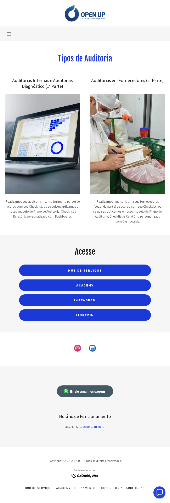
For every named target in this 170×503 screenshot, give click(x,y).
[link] (85, 13)
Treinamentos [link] (86, 488)
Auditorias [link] (135, 488)
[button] (9, 34)
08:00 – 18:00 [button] (92, 427)
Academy (85, 285)
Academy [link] (63, 488)
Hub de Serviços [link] (39, 488)
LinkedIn (85, 315)
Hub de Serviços (85, 270)
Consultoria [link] (112, 488)
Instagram (85, 300)
